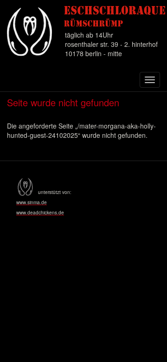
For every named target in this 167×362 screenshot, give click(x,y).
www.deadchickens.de (40, 212)
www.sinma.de (31, 202)
